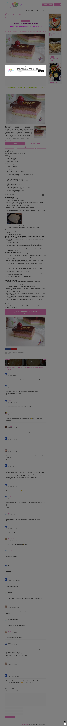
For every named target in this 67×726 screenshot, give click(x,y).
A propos (45, 4)
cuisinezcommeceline (13, 527)
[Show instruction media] (43, 195)
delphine (10, 496)
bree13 (9, 438)
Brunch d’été (54, 82)
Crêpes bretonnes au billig (54, 59)
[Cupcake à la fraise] (55, 30)
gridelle (9, 400)
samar (9, 450)
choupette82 (11, 538)
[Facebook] (55, 4)
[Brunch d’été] (55, 80)
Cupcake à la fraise (54, 34)
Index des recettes (28, 10)
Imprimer (16, 143)
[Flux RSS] (60, 4)
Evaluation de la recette (10, 690)
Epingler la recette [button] (37, 143)
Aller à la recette (26, 20)
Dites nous (20, 313)
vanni (9, 385)
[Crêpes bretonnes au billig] (55, 54)
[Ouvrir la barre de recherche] (43, 10)
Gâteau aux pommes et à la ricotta (13, 362)
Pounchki (10, 412)
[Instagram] (57, 4)
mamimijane (11, 550)
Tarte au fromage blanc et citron (35, 362)
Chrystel (10, 426)
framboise (8, 353)
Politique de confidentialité (40, 724)
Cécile (9, 485)
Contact (50, 4)
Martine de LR (11, 374)
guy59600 (10, 465)
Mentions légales (32, 724)
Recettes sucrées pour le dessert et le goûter (15, 352)
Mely (9, 513)
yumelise (10, 606)
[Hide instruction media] (45, 195)
